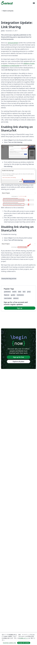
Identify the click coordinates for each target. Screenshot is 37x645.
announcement (13, 43)
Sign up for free (18, 357)
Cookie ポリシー (24, 638)
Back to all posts (7, 11)
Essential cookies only (9, 643)
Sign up (19, 308)
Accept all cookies (23, 643)
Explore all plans (18, 361)
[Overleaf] (7, 3)
